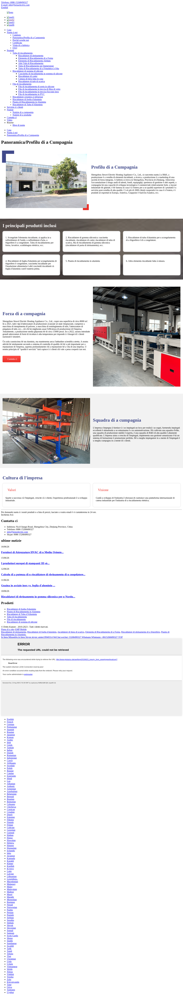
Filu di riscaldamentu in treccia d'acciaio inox (38, 91)
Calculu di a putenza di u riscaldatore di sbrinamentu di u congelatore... (43, 574)
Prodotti (10, 50)
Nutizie (10, 109)
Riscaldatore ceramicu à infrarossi (28, 97)
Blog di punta (19, 125)
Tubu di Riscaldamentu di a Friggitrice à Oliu (38, 68)
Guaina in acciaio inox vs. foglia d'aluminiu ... (28, 585)
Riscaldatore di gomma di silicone (28, 71)
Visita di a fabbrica (21, 45)
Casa (9, 30)
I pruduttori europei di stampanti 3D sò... (25, 563)
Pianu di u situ (7, 629)
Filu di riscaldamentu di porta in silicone (36, 86)
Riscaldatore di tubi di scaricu (31, 81)
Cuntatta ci (12, 117)
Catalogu (17, 35)
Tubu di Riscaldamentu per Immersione (36, 66)
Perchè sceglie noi (21, 40)
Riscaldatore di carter (27, 76)
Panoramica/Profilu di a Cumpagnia (29, 37)
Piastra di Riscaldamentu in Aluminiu (29, 102)
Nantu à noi (12, 32)
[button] (12, 359)
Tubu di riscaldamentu (23, 53)
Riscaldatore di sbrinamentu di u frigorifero (140, 632)
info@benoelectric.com (17, 532)
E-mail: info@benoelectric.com (15, 5)
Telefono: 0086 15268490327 (14, 2)
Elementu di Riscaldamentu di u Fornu (35, 58)
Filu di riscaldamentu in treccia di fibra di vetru (39, 89)
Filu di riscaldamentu (22, 84)
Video (9, 120)
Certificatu (17, 43)
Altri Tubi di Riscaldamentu (30, 63)
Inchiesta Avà (7, 515)
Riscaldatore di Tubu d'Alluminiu (28, 104)
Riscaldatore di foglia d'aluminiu (27, 99)
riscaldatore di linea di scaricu (71, 632)
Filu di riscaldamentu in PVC (31, 94)
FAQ (15, 48)
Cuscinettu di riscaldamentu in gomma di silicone (40, 73)
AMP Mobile (21, 629)
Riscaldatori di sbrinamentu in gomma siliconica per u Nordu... (38, 596)
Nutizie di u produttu (22, 115)
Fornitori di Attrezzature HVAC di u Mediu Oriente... (32, 552)
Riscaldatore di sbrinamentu (30, 55)
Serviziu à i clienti (15, 107)
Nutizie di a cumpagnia (23, 112)
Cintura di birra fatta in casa (30, 79)
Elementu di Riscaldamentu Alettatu (34, 61)
